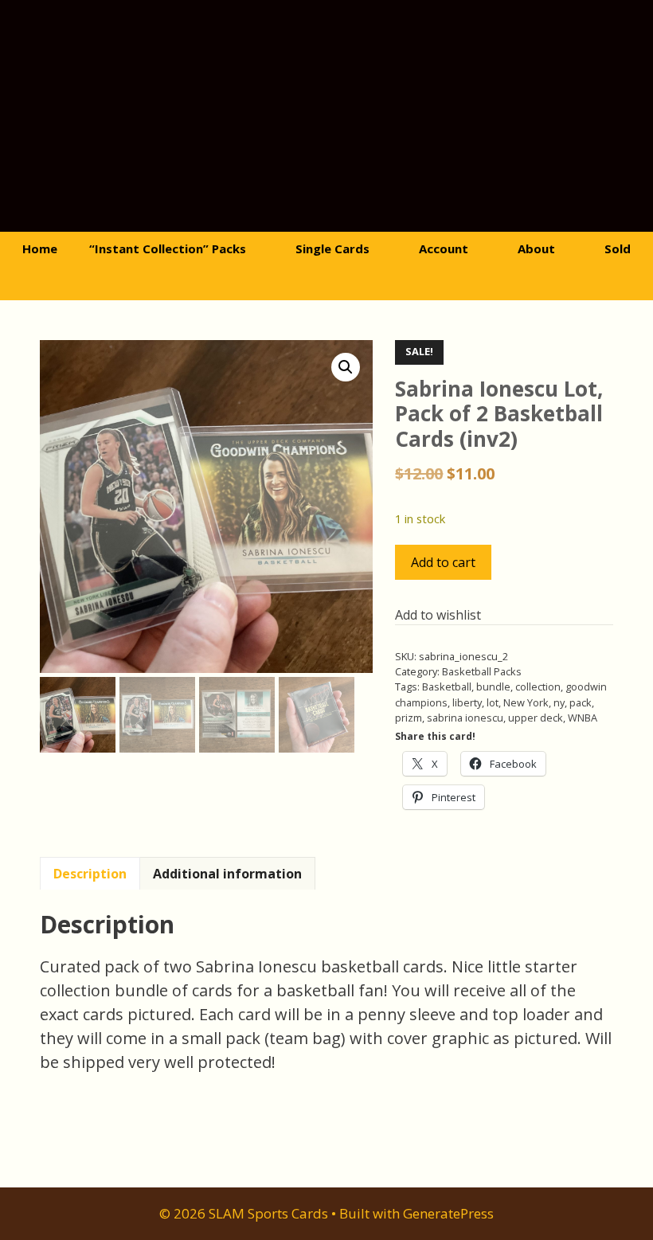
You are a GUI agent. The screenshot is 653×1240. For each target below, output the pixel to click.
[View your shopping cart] (302, 283)
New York (526, 702)
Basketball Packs (482, 671)
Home (39, 248)
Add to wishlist (438, 615)
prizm (408, 717)
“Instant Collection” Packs (167, 248)
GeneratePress (448, 1213)
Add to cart (443, 562)
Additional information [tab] (227, 873)
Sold (617, 248)
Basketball (446, 686)
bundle (493, 686)
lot (493, 702)
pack (580, 702)
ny (559, 702)
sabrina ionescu (465, 717)
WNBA (582, 717)
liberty (467, 702)
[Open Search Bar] (346, 283)
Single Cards (332, 248)
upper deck (535, 717)
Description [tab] (90, 873)
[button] (345, 367)
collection (538, 686)
